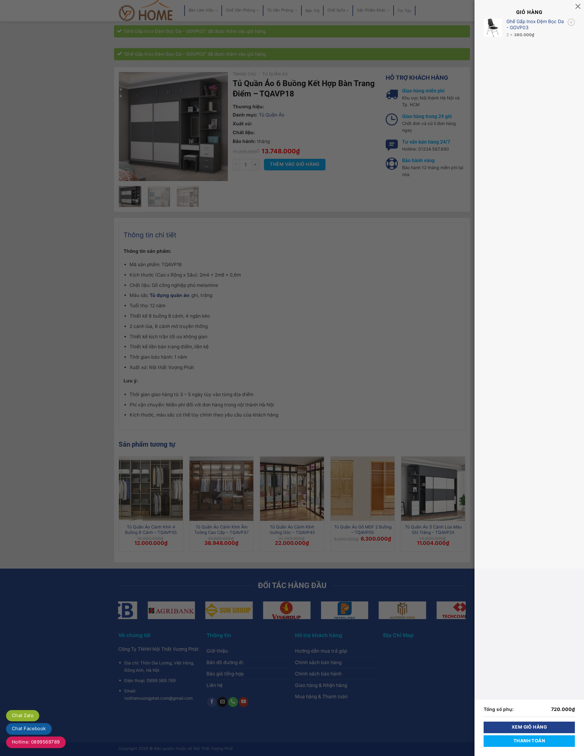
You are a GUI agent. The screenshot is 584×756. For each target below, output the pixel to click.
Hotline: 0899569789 (36, 742)
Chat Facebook (29, 728)
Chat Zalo (22, 715)
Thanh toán (529, 741)
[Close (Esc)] (578, 6)
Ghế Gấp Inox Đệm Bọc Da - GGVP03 (535, 24)
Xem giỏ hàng (529, 727)
